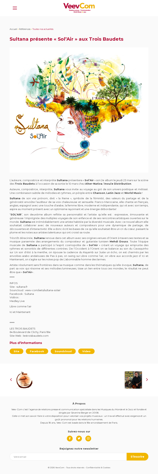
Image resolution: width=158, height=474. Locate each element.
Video (86, 351)
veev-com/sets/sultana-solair (43, 290)
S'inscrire (137, 456)
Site (16, 351)
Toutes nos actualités (42, 29)
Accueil (13, 29)
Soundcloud (63, 351)
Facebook (37, 351)
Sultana (29, 293)
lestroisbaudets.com (36, 335)
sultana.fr (22, 286)
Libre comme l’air (20, 306)
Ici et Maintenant (20, 311)
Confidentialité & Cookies (98, 467)
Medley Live (17, 301)
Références (24, 29)
